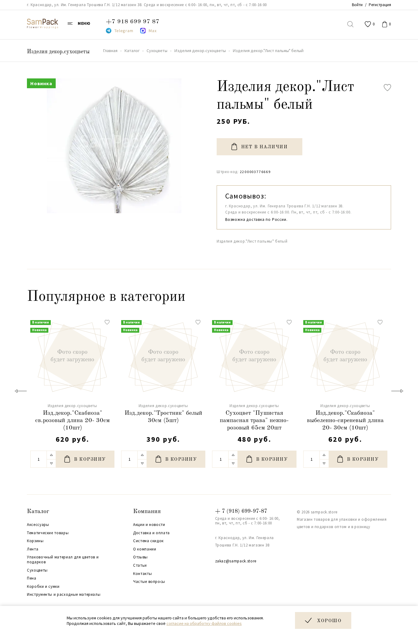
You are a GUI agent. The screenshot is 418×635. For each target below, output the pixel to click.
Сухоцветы (37, 570)
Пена (31, 578)
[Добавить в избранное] (387, 87)
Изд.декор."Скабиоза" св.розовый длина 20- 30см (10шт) (72, 420)
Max (152, 30)
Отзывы (140, 557)
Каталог (38, 511)
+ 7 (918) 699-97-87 (241, 511)
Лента (32, 549)
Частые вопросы (149, 581)
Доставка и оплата (151, 533)
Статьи (140, 565)
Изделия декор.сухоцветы (58, 52)
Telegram (123, 30)
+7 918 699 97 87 (132, 22)
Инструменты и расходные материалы (63, 594)
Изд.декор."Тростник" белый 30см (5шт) (163, 417)
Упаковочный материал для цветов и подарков (63, 559)
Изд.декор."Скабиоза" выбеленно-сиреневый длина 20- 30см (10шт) (345, 420)
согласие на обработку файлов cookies (204, 623)
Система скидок (148, 541)
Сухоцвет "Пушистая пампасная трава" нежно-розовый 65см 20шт (254, 420)
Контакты (142, 573)
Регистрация (380, 4)
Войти (357, 4)
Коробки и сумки (43, 586)
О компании (144, 549)
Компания (147, 511)
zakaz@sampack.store (235, 561)
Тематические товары (48, 533)
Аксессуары (38, 524)
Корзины (35, 541)
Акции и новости (149, 524)
